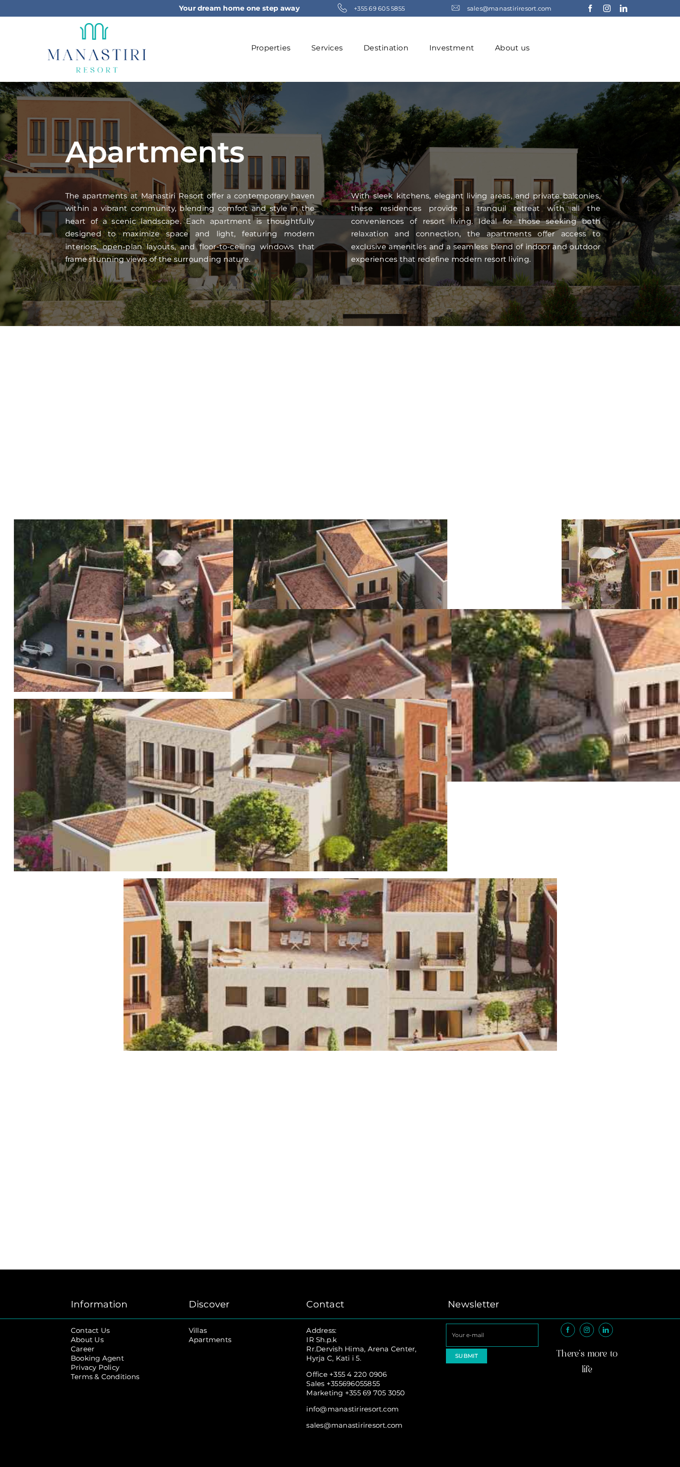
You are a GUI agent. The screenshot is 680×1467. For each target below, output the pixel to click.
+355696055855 (353, 1383)
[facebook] (590, 8)
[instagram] (607, 8)
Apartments (210, 1339)
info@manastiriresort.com (352, 1409)
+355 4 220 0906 (358, 1374)
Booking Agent (97, 1358)
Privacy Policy (95, 1367)
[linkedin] (623, 8)
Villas (198, 1330)
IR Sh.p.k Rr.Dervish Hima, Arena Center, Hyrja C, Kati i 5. (361, 1348)
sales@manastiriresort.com (354, 1425)
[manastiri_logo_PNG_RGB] (97, 26)
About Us (87, 1339)
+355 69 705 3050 (375, 1392)
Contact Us (90, 1330)
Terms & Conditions (105, 1376)
